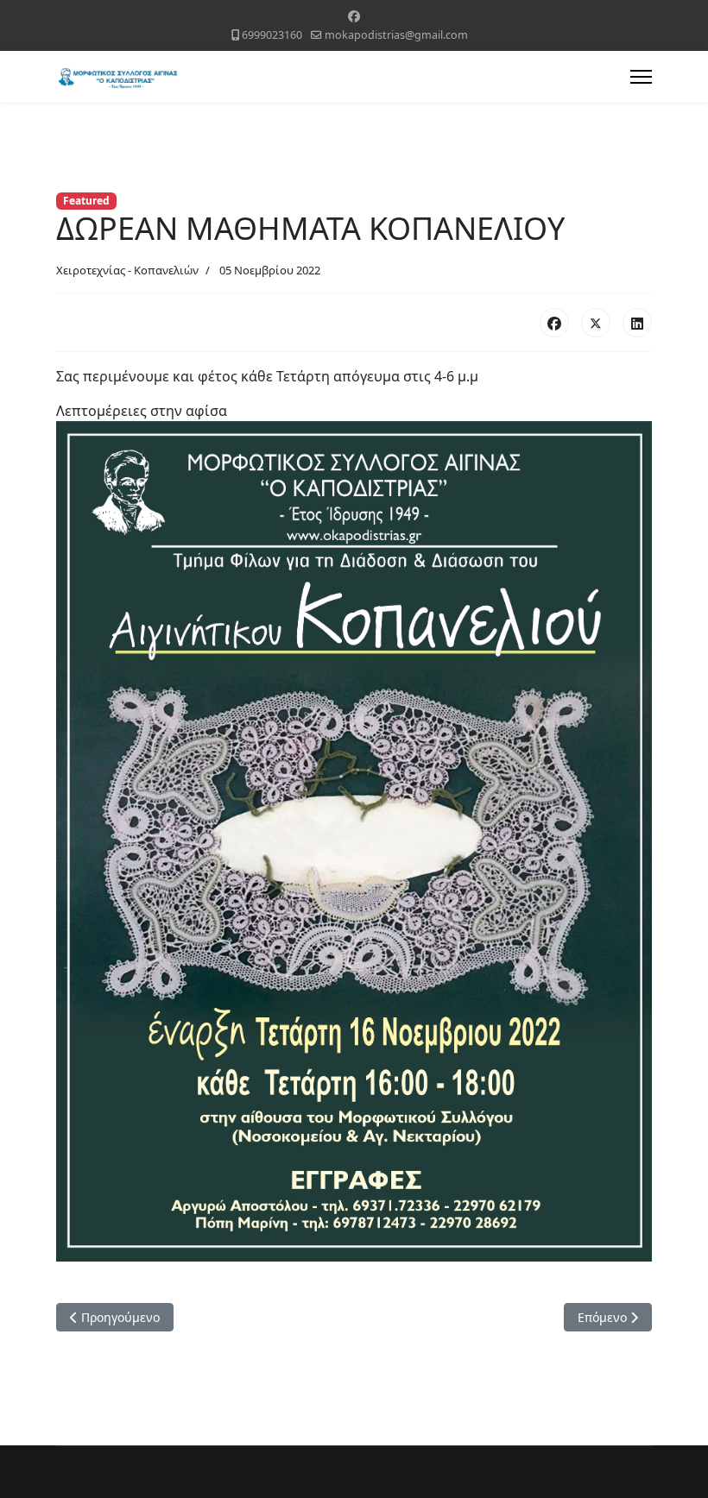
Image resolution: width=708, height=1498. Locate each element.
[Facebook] (354, 16)
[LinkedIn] (637, 322)
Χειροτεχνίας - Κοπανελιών (127, 270)
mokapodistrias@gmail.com (396, 35)
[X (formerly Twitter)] (595, 322)
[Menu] (641, 77)
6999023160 (272, 35)
